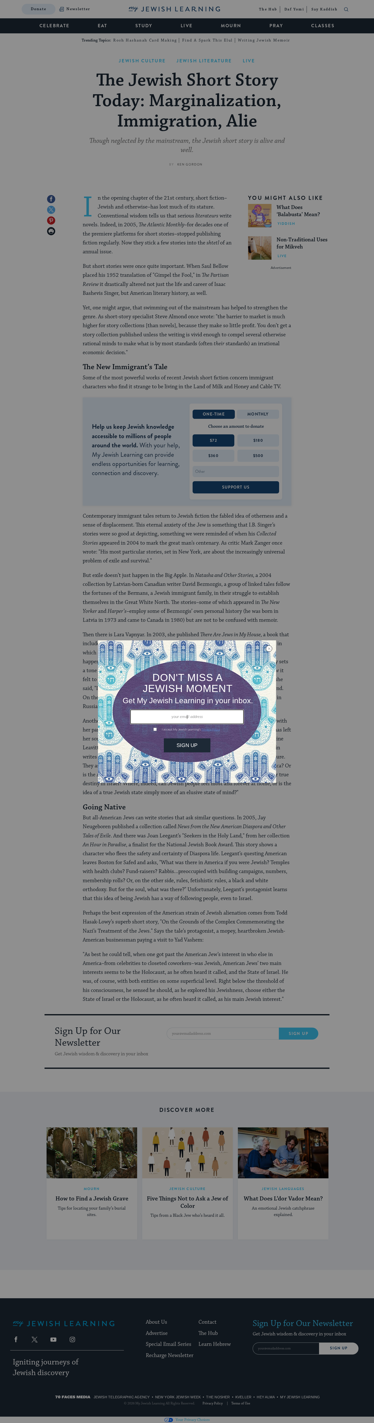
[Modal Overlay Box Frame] (187, 711)
